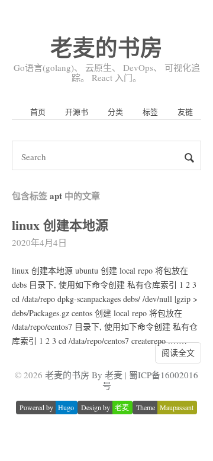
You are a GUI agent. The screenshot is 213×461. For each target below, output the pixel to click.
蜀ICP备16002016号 (150, 380)
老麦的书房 (106, 47)
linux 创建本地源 (60, 225)
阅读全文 (178, 352)
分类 (115, 111)
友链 (185, 111)
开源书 (76, 111)
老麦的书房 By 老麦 (83, 375)
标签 (150, 111)
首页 (38, 111)
